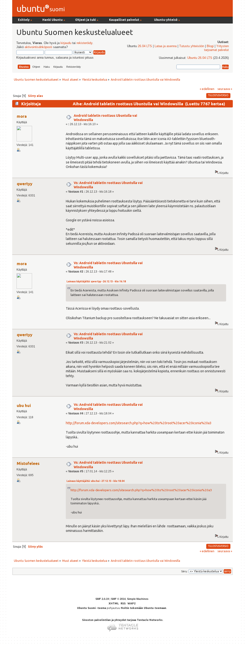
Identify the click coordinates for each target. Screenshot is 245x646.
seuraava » (224, 88)
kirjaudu (66, 43)
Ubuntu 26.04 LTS (199, 58)
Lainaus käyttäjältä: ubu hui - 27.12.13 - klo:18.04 (95, 481)
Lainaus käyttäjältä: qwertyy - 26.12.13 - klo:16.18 (96, 281)
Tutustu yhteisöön (191, 46)
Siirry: (184, 571)
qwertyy (24, 183)
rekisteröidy (84, 43)
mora (22, 116)
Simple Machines (137, 598)
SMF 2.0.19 (102, 598)
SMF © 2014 (118, 598)
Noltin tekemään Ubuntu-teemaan (143, 608)
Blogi (210, 46)
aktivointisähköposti (38, 47)
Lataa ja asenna (166, 46)
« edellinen (207, 88)
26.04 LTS (145, 46)
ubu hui (24, 405)
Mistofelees (28, 463)
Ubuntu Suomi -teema (91, 608)
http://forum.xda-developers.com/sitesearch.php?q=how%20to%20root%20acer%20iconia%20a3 (139, 423)
